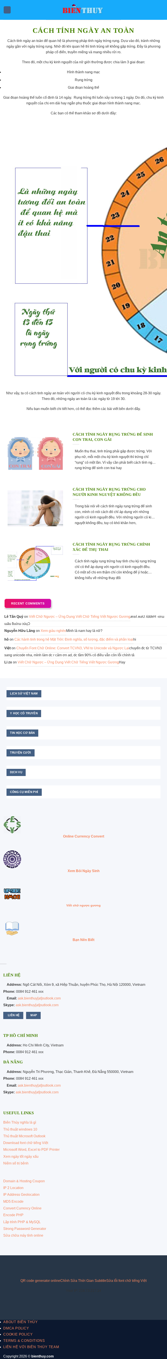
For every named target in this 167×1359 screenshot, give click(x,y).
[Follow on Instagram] (17, 1265)
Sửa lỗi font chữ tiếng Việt (126, 1280)
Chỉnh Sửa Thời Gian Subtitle (83, 1280)
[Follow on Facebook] (10, 1265)
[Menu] (7, 9)
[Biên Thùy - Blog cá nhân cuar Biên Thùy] (83, 10)
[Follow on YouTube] (37, 1265)
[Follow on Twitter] (24, 1265)
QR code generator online (40, 1280)
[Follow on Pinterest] (30, 1265)
